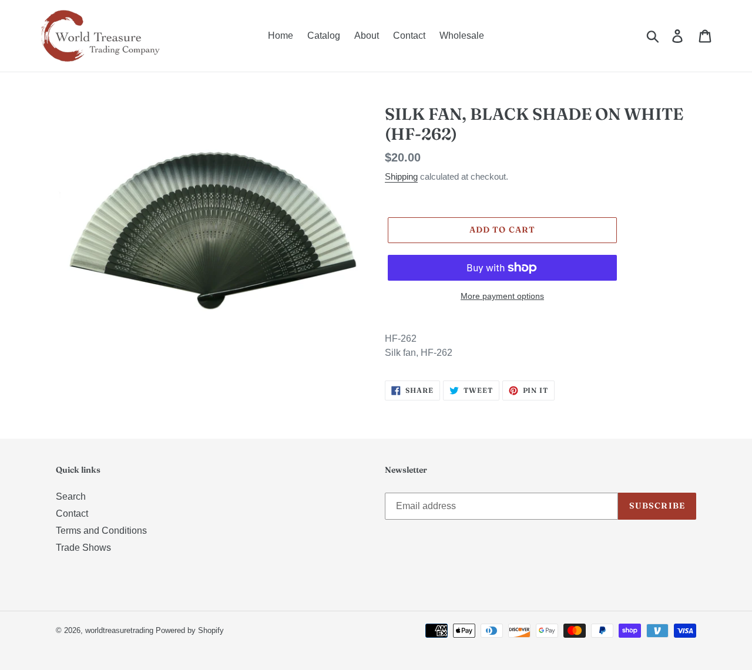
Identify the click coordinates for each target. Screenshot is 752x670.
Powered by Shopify (190, 630)
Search (71, 496)
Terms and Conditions (101, 531)
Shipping (401, 176)
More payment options (502, 296)
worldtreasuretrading (119, 630)
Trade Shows (83, 548)
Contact (72, 514)
